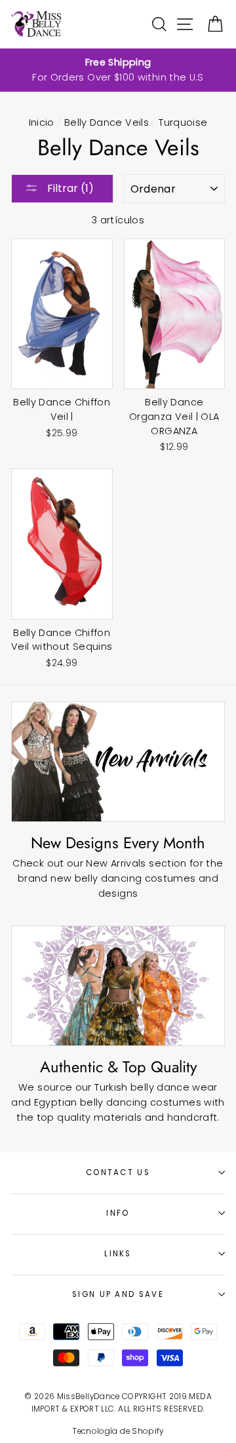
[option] (118, 70)
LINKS (118, 1253)
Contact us (118, 1172)
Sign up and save (118, 1294)
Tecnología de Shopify (118, 1431)
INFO (117, 1213)
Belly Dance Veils (106, 122)
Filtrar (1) (69, 188)
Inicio (41, 122)
